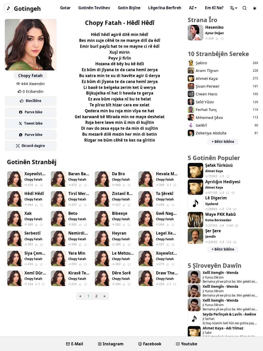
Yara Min (76, 253)
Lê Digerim (216, 198)
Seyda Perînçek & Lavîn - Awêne (229, 314)
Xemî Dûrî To (35, 273)
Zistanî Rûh (123, 193)
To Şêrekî (164, 193)
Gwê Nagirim (167, 213)
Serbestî (32, 233)
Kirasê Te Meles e (79, 273)
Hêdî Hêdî (34, 193)
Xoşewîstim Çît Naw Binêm (35, 173)
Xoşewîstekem (167, 253)
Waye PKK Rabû (220, 214)
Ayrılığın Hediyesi (222, 181)
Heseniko (214, 27)
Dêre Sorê (121, 273)
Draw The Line (167, 273)
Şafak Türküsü (219, 165)
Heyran (119, 233)
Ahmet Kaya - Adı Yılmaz (223, 328)
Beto (72, 213)
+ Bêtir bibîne (223, 141)
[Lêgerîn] (233, 8)
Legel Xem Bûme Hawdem (167, 233)
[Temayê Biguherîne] (254, 8)
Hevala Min (167, 173)
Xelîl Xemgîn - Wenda (220, 273)
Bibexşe (119, 213)
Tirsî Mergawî (79, 193)
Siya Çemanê (35, 253)
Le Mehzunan (123, 253)
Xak (28, 213)
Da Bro (118, 173)
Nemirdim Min (79, 233)
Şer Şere (213, 230)
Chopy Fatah (30, 75)
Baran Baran (79, 173)
